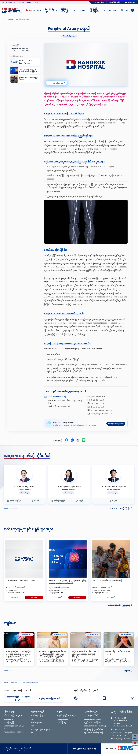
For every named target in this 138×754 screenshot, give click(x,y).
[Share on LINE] (83, 440)
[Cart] (122, 10)
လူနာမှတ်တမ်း (62, 719)
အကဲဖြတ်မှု (61, 722)
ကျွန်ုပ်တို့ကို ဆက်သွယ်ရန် (93, 733)
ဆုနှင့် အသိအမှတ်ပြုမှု (92, 722)
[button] (113, 10)
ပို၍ (32, 733)
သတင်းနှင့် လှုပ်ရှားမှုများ (93, 719)
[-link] (76, 698)
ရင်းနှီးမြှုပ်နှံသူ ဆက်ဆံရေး (94, 729)
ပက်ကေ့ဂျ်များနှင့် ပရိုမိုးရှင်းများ (14, 727)
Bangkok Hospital (10, 682)
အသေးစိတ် (15, 597)
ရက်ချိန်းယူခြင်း (10, 722)
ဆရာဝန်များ (8, 719)
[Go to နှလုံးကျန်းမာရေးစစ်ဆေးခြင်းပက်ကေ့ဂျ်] (111, 558)
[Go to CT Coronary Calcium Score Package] (24, 558)
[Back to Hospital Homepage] (4, 19)
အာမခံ (33, 726)
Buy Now (34, 597)
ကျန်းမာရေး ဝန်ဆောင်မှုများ (14, 732)
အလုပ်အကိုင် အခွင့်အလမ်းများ (95, 726)
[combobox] (48, 2)
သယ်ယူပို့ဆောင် (36, 722)
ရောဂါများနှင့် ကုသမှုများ (66, 715)
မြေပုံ (32, 719)
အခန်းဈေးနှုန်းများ (38, 715)
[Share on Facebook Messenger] (72, 440)
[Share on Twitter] (78, 440)
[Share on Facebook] (66, 440)
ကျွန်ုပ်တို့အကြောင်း (91, 715)
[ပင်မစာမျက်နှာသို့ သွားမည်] (12, 10)
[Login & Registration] (127, 10)
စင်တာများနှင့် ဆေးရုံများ (13, 715)
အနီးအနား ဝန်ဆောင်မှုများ (40, 729)
